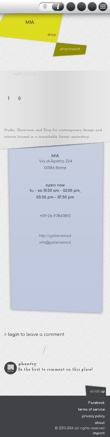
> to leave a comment (34, 334)
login (14, 334)
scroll (97, 391)
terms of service (91, 409)
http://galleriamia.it (55, 236)
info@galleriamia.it (55, 242)
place (24, 74)
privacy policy (93, 416)
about (100, 423)
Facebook (96, 403)
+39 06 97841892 (55, 216)
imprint (99, 433)
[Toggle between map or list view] (52, 6)
